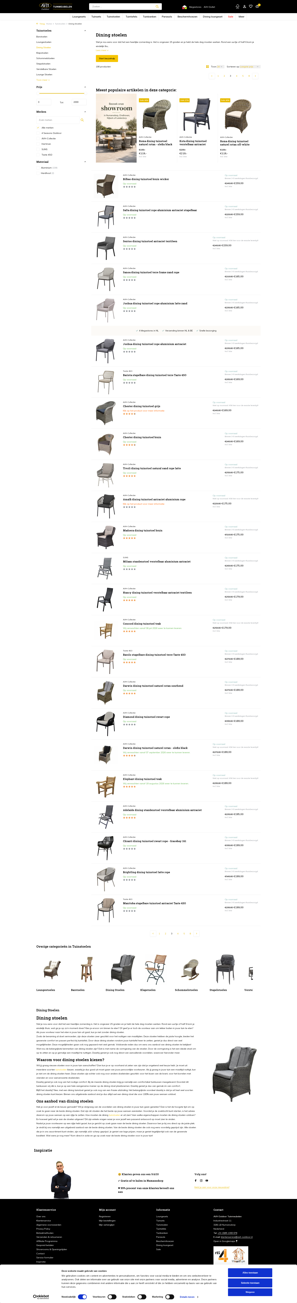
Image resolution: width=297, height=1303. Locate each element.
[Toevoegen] (169, 154)
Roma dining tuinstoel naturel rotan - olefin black (155, 143)
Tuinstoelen (126, 17)
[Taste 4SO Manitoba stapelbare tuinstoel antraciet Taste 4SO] (106, 910)
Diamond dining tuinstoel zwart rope (146, 716)
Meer (217, 17)
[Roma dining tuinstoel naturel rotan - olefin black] (157, 116)
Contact (40, 1253)
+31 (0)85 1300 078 (227, 1233)
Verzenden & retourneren (49, 1237)
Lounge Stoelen (44, 74)
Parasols (164, 17)
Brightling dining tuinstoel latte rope (146, 872)
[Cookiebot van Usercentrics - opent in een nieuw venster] (41, 1297)
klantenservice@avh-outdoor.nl (237, 1237)
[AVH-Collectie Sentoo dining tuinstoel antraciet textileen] (106, 248)
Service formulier (44, 1257)
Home (49, 24)
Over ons (40, 1216)
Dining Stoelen (43, 47)
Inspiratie (41, 1261)
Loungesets (102, 17)
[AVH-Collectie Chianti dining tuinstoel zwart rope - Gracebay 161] (106, 848)
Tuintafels (139, 17)
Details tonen (187, 1297)
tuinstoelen (61, 1069)
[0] (256, 7)
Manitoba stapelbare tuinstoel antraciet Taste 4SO (154, 903)
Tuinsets (114, 17)
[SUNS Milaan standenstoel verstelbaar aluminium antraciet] (106, 568)
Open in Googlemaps (224, 1241)
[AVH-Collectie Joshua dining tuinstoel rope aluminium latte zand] (106, 310)
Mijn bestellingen (107, 1220)
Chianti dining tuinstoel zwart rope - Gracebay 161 (154, 841)
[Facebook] (195, 1181)
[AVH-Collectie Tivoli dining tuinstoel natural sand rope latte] (106, 475)
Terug (42, 24)
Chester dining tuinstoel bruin (142, 437)
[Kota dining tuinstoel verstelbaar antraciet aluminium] (197, 116)
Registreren (105, 1216)
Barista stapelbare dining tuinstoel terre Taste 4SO (154, 375)
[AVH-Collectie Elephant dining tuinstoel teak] (106, 786)
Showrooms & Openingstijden (51, 1249)
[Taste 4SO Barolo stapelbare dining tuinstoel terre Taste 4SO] (106, 661)
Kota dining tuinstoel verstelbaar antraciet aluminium (193, 143)
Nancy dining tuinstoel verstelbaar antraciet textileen (157, 592)
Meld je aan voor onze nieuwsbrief (211, 1187)
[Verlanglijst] (250, 7)
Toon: (214, 66)
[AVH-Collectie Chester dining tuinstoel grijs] (106, 413)
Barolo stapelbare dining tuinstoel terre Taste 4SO (154, 654)
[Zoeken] (157, 6)
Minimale (43, 102)
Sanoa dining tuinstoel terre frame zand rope (151, 272)
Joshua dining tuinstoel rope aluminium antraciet (154, 344)
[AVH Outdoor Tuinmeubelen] (55, 6)
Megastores (195, 7)
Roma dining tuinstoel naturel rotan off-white (235, 143)
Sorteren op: (233, 66)
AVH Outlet (209, 7)
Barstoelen (41, 36)
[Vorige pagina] (212, 76)
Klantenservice (43, 1220)
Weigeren (250, 1292)
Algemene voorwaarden (48, 1224)
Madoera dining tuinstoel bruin (142, 530)
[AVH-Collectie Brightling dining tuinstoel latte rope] (106, 879)
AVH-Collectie (48, 138)
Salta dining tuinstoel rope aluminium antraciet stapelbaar (160, 210)
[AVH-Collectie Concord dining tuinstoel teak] (106, 630)
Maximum (79, 102)
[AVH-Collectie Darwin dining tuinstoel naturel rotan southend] (106, 692)
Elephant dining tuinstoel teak (142, 779)
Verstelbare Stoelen (46, 69)
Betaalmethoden (45, 1233)
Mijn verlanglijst (106, 1224)
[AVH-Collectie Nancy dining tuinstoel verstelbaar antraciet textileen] (106, 599)
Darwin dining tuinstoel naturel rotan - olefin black (155, 747)
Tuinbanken (152, 17)
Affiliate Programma (46, 1241)
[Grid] (207, 66)
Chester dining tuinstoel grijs (141, 406)
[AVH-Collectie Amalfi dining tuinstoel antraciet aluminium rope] (106, 506)
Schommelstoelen (45, 58)
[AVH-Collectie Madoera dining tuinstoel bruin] (106, 537)
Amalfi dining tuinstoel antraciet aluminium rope (154, 499)
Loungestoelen (43, 42)
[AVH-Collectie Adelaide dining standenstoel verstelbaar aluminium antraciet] (106, 817)
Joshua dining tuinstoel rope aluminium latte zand (155, 303)
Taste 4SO (46, 154)
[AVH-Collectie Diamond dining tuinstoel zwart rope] (106, 723)
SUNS (44, 149)
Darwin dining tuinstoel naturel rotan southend (153, 685)
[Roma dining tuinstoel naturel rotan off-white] (238, 116)
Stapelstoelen (43, 63)
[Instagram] (201, 1181)
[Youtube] (207, 1181)
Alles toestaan (250, 1272)
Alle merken (47, 127)
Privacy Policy (43, 1228)
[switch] (112, 1296)
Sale (208, 17)
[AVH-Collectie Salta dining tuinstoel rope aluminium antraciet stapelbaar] (106, 217)
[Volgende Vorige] (255, 76)
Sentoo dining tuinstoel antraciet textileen (150, 241)
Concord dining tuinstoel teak (142, 623)
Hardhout (47, 173)
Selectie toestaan (250, 1283)
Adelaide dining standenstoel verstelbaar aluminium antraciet (162, 810)
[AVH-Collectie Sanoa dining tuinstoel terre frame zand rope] (106, 279)
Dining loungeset (196, 17)
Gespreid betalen (45, 1245)
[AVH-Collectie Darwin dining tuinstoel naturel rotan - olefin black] (106, 755)
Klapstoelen (42, 52)
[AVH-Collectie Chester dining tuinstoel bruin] (106, 444)
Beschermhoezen (179, 17)
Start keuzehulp (107, 58)
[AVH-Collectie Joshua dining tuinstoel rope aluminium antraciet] (106, 351)
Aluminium (49, 167)
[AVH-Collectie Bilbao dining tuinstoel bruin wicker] (106, 186)
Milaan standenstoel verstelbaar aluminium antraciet (157, 561)
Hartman (46, 143)
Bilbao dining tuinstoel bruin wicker (146, 179)
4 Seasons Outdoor (51, 133)
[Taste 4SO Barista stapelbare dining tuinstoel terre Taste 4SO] (106, 382)
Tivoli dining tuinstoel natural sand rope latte (152, 468)
